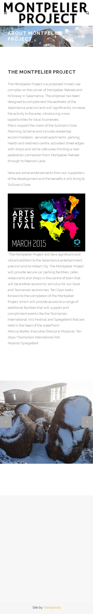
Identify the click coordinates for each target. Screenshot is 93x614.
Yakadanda (52, 607)
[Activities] (13, 452)
